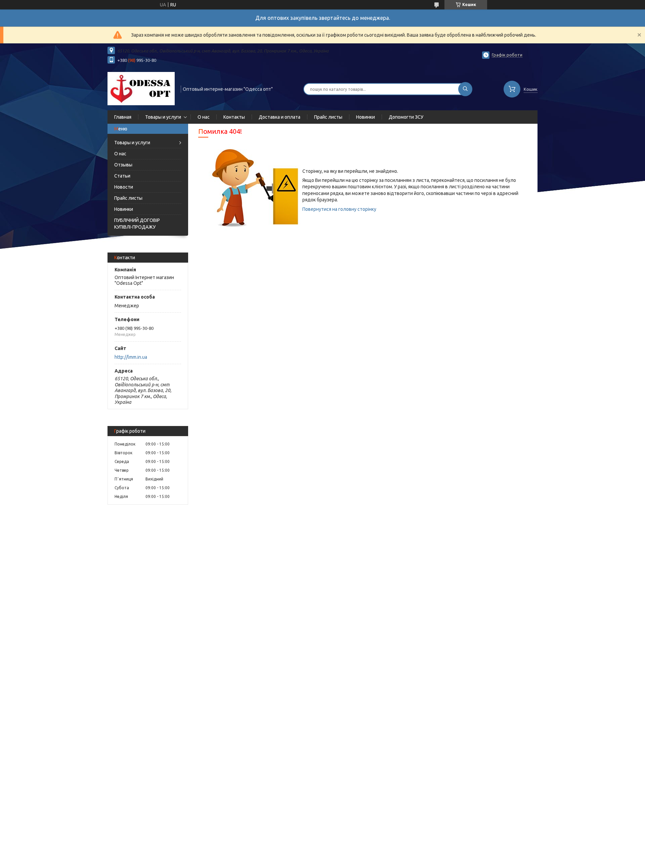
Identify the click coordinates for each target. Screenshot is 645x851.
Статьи (122, 176)
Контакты (234, 117)
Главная (122, 117)
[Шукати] (465, 89)
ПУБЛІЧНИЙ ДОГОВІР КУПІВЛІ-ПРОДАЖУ (137, 224)
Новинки (365, 117)
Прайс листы (328, 117)
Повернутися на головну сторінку (339, 209)
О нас (204, 117)
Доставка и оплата (279, 117)
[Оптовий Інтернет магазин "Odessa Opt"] (141, 88)
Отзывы (123, 164)
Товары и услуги (163, 117)
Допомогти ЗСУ (406, 117)
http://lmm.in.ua (131, 357)
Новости (123, 187)
